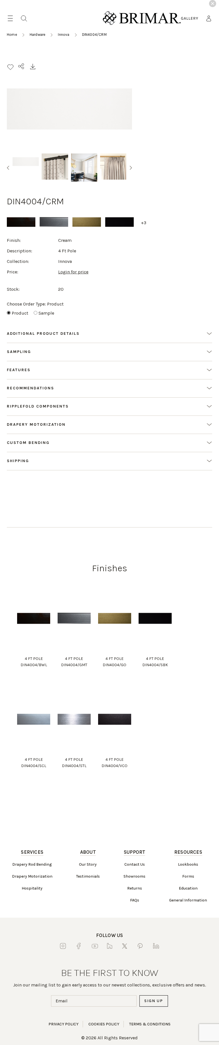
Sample (46, 313)
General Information (188, 900)
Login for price (73, 272)
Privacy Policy (63, 1024)
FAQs (134, 900)
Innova (63, 34)
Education (188, 888)
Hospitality (32, 888)
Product (20, 313)
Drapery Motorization (32, 876)
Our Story (88, 864)
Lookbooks (188, 864)
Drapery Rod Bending (32, 864)
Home (12, 34)
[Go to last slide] (8, 167)
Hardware (38, 34)
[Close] (212, 3)
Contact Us (134, 864)
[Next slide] (131, 167)
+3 (143, 222)
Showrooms (134, 876)
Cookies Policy (103, 1024)
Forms (188, 876)
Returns (134, 888)
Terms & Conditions (150, 1024)
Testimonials (88, 876)
